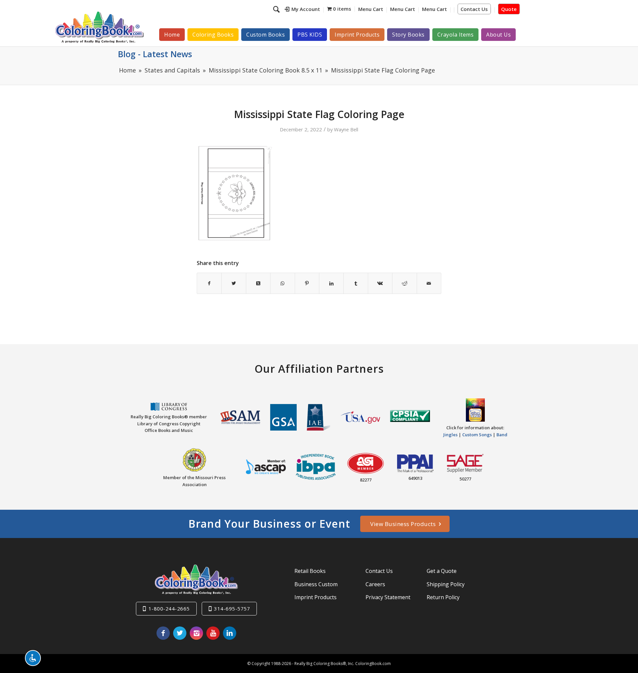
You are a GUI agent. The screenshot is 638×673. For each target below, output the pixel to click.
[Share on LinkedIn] (331, 283)
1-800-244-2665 (169, 608)
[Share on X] (234, 283)
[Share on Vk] (380, 283)
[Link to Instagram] (196, 633)
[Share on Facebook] (209, 283)
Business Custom (316, 584)
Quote (509, 9)
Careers (375, 584)
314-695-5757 (232, 608)
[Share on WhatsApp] (282, 283)
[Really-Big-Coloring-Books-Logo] (99, 27)
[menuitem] (302, 10)
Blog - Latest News (155, 54)
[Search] (277, 9)
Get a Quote (442, 571)
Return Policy (443, 597)
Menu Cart (370, 9)
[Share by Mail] (429, 283)
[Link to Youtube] (213, 633)
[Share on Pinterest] (307, 283)
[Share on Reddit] (404, 283)
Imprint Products (315, 597)
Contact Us (474, 9)
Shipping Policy (446, 584)
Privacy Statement (388, 597)
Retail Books (310, 571)
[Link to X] (179, 633)
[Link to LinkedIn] (229, 633)
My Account (305, 9)
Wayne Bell (346, 129)
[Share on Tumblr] (356, 283)
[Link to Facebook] (163, 633)
